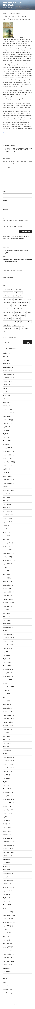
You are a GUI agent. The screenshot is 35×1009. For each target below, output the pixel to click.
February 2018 (7, 669)
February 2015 (7, 792)
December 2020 (7, 550)
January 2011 (6, 950)
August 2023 (6, 465)
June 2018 (6, 655)
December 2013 (7, 841)
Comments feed (7, 989)
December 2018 (7, 634)
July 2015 (5, 775)
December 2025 (7, 374)
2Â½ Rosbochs (7, 293)
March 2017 (6, 704)
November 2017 (7, 680)
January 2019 (6, 630)
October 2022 (7, 486)
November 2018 (7, 638)
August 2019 (6, 606)
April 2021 (6, 536)
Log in (4, 982)
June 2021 (6, 529)
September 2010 (8, 961)
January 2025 (7, 409)
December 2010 (7, 954)
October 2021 (7, 518)
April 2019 (6, 620)
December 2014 (7, 799)
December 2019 (7, 592)
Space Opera (16, 325)
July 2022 (5, 493)
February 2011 (7, 947)
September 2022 (8, 490)
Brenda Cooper (21, 148)
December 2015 (7, 757)
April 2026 (6, 360)
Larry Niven (11, 149)
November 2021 (7, 515)
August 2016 (6, 729)
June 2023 (6, 472)
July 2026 (5, 353)
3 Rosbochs (18, 293)
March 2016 (6, 747)
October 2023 (7, 458)
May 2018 (5, 659)
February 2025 (7, 406)
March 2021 (6, 539)
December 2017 (7, 676)
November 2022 (7, 483)
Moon (14, 315)
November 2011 (7, 915)
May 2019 (5, 616)
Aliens (14, 302)
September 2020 (8, 560)
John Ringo (6, 312)
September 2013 (8, 852)
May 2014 (5, 824)
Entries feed (6, 986)
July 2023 (5, 469)
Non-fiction (16, 318)
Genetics (6, 309)
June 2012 (6, 894)
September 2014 (8, 810)
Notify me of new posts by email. (12, 226)
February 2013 (7, 873)
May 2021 (5, 532)
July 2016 (5, 732)
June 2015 (6, 778)
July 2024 (5, 427)
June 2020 (6, 571)
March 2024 (6, 441)
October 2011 (7, 919)
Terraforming (10, 151)
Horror (23, 309)
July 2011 (5, 929)
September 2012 (8, 887)
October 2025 (7, 381)
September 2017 (8, 687)
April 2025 (6, 399)
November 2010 (7, 957)
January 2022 (7, 511)
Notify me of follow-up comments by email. (15, 220)
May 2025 (6, 395)
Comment (6, 168)
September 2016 (8, 725)
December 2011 (7, 912)
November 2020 (7, 553)
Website (5, 209)
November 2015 (7, 761)
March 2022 (6, 507)
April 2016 (6, 743)
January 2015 (6, 796)
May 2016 (5, 739)
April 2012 (6, 901)
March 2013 (6, 870)
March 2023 (6, 476)
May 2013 (5, 866)
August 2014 (6, 813)
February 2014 (7, 834)
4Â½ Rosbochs (10, 148)
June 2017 (6, 694)
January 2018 (6, 673)
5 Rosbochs (18, 299)
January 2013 (6, 877)
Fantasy (25, 306)
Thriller (16, 328)
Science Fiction (23, 149)
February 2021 (7, 543)
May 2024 (6, 434)
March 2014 (6, 831)
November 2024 (7, 416)
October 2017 (7, 683)
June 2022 (6, 497)
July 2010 (5, 968)
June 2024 (6, 430)
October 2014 (7, 806)
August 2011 (6, 926)
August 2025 (6, 384)
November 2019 (7, 595)
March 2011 (6, 943)
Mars (29, 312)
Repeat (7, 145)
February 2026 (7, 367)
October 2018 (7, 641)
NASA (23, 315)
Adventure (6, 302)
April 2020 (6, 578)
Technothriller (7, 328)
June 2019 (6, 613)
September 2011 (7, 922)
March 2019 (6, 623)
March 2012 (6, 905)
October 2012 (7, 884)
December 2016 (7, 715)
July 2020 (5, 567)
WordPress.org (7, 993)
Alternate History (23, 302)
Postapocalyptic (8, 322)
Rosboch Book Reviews (12, 3)
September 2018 (8, 645)
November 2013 (7, 845)
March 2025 (6, 402)
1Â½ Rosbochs (7, 289)
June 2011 (5, 933)
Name (5, 191)
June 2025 (6, 392)
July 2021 (5, 525)
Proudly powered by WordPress (11, 1005)
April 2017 (6, 701)
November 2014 (7, 803)
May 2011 (5, 936)
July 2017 (5, 690)
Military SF (6, 315)
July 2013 (5, 859)
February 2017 (7, 708)
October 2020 (7, 557)
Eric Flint (15, 306)
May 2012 (5, 898)
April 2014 (6, 827)
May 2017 (5, 697)
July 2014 (5, 817)
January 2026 (7, 370)
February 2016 (7, 750)
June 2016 (6, 736)
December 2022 (7, 479)
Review (13, 145)
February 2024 (7, 444)
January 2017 (6, 711)
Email (5, 200)
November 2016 (7, 718)
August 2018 (6, 648)
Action (29, 299)
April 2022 (6, 504)
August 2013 (6, 855)
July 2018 (5, 652)
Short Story (6, 325)
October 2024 (7, 420)
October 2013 (7, 848)
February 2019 (7, 627)
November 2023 (7, 455)
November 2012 (7, 880)
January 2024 (7, 448)
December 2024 (7, 413)
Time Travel (24, 328)
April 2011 (5, 940)
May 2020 (6, 574)
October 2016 (7, 722)
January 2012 (6, 908)
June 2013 (6, 862)
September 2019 (8, 602)
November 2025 (7, 377)
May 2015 (5, 782)
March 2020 (6, 581)
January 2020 (7, 588)
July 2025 (5, 388)
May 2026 (6, 356)
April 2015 (6, 785)
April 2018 (6, 662)
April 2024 (6, 437)
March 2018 (6, 666)
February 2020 (7, 585)
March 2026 (6, 363)
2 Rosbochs (18, 289)
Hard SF (16, 309)
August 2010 (6, 964)
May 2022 (5, 500)
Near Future (7, 318)
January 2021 (6, 546)
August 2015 (6, 771)
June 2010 (6, 971)
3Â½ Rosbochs (8, 296)
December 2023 (7, 451)
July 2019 (5, 609)
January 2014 (6, 838)
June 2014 (6, 820)
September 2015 (8, 768)
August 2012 (6, 891)
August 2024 (6, 423)
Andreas (19, 13)
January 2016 (6, 753)
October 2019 (7, 599)
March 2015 (6, 789)
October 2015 (7, 764)
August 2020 (6, 564)
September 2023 (8, 462)
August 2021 (6, 522)
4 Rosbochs (18, 296)
